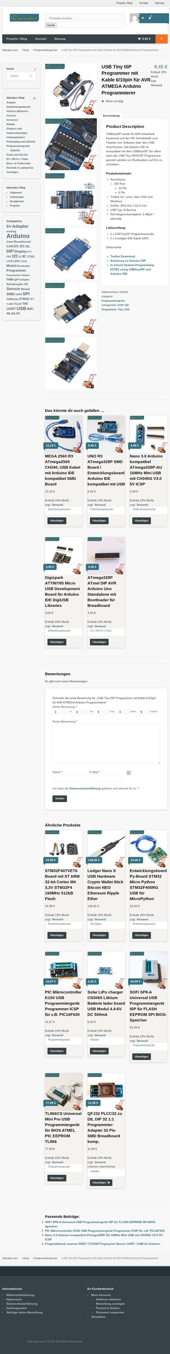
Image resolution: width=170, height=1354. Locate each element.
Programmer (109, 309)
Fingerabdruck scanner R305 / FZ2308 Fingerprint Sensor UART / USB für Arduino (102, 1243)
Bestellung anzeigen (110, 1303)
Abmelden (98, 1316)
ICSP (121, 305)
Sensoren (12, 120)
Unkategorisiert (15, 137)
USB (127, 309)
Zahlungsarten (16, 1308)
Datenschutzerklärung (85, 788)
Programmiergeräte (45, 50)
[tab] (111, 116)
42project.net (10, 50)
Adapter (94, 1171)
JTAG (31, 256)
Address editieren (108, 1299)
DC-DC (19, 246)
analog (11, 231)
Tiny (120, 309)
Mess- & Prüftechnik (18, 163)
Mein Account (101, 1295)
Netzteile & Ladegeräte (19, 167)
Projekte (15, 205)
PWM (9, 279)
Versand (156, 85)
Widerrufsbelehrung (20, 1295)
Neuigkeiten (17, 201)
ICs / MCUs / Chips (101, 630)
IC (20, 256)
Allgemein (16, 192)
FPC (8, 256)
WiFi (30, 309)
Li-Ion (23, 261)
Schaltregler (14, 284)
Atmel (9, 241)
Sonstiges (96, 923)
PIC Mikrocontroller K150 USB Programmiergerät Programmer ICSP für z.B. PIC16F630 (105, 1230)
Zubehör (15, 150)
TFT (32, 299)
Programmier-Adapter (18, 275)
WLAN (10, 313)
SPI (26, 293)
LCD (9, 261)
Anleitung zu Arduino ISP (128, 260)
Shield (25, 289)
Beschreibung (111, 115)
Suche (51, 25)
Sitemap (159, 3)
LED (16, 261)
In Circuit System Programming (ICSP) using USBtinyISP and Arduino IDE (132, 269)
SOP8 (18, 294)
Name (57, 772)
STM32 (24, 299)
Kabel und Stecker (17, 154)
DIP (10, 251)
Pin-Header (23, 266)
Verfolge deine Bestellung (24, 1312)
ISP (127, 305)
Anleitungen (17, 197)
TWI (25, 303)
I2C (15, 256)
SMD (10, 294)
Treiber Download (122, 256)
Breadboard (22, 241)
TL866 (9, 304)
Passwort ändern (108, 1308)
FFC (29, 251)
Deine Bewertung (64, 706)
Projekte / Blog (124, 3)
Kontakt (144, 3)
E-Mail (95, 772)
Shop (26, 50)
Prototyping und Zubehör (20, 141)
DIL (28, 246)
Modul (11, 265)
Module (94, 1039)
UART (11, 309)
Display (20, 251)
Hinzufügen (56, 520)
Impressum (14, 1299)
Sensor (13, 289)
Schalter (25, 279)
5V (8, 226)
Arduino (18, 235)
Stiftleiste (12, 299)
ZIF (18, 313)
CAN (9, 246)
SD (26, 284)
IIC (24, 256)
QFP (16, 279)
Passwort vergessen (110, 1312)
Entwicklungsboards (59, 509)
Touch (18, 304)
